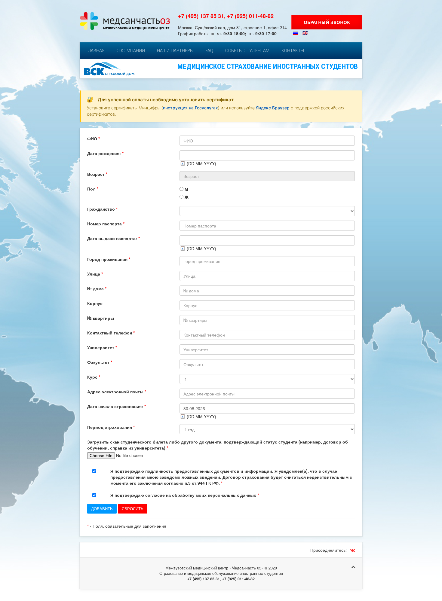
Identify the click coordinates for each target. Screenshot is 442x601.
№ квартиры (100, 318)
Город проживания (108, 259)
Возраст (97, 174)
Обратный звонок (327, 22)
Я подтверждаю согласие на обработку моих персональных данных (184, 495)
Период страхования (111, 427)
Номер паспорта (105, 224)
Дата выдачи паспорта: (113, 238)
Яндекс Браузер (273, 107)
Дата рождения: (105, 153)
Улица (95, 274)
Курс (93, 377)
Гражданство (102, 209)
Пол (92, 189)
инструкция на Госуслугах (190, 107)
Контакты (292, 50)
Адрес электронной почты (116, 392)
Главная (95, 50)
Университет (102, 347)
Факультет (99, 362)
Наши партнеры (175, 50)
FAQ (209, 50)
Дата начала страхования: (116, 406)
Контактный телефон (111, 333)
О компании (131, 50)
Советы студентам (247, 50)
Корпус (95, 303)
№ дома (96, 288)
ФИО (93, 139)
